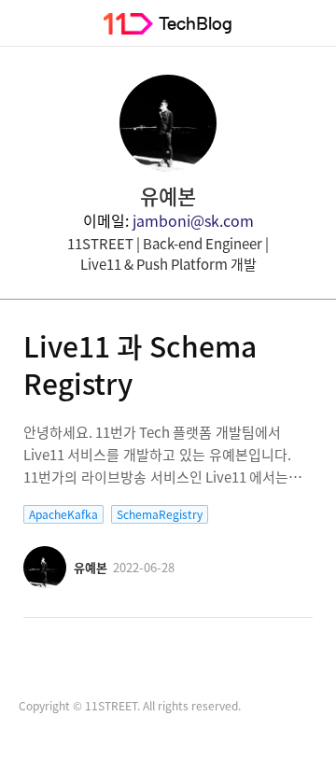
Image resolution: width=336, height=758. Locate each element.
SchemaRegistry (160, 514)
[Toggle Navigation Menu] (23, 23)
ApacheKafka (63, 514)
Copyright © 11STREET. (79, 705)
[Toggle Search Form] (312, 23)
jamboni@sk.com (193, 220)
